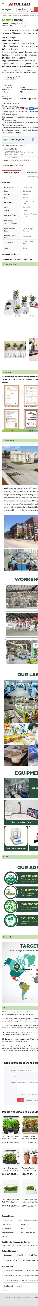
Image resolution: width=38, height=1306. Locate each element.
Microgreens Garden (28, 1232)
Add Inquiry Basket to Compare (14, 165)
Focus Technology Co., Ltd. (27, 1297)
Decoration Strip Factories (12, 1276)
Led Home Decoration (11, 1281)
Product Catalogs (32, 1220)
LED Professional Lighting (27, 15)
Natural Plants (7, 1228)
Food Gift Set (6, 1225)
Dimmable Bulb (22, 1255)
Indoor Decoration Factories (13, 1270)
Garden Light (8, 1255)
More (4, 1290)
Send (20, 1100)
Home (4, 15)
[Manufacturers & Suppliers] (19, 4)
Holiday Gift (25, 1225)
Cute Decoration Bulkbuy (12, 1286)
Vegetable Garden (8, 1232)
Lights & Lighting (12, 15)
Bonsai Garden (26, 1228)
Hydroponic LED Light (11, 1260)
